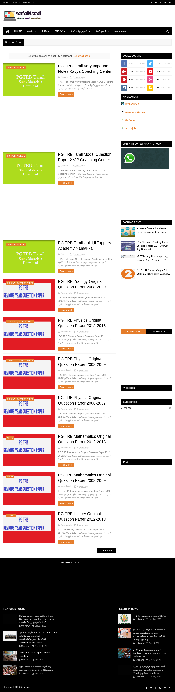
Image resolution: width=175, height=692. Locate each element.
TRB (44, 31)
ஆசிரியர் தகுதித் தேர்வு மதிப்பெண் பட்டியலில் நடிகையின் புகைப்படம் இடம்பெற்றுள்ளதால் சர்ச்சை (149, 670)
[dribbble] (160, 2)
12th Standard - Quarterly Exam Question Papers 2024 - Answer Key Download (152, 246)
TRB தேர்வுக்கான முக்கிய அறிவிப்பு (149, 615)
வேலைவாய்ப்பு (121, 31)
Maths (10, 438)
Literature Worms (135, 112)
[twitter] (156, 2)
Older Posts (106, 550)
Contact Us (29, 3)
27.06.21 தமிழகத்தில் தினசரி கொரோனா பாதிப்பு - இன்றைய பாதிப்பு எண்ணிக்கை (151, 653)
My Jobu (130, 120)
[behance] (170, 2)
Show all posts (82, 55)
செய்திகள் (101, 31)
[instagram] (165, 2)
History (11, 515)
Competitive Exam (16, 67)
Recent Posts (134, 331)
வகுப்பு (30, 31)
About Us (16, 3)
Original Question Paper (20, 283)
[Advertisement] (109, 21)
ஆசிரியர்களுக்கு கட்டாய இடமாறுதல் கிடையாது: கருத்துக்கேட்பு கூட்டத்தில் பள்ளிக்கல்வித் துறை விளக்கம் (36, 619)
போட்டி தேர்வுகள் (79, 31)
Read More (65, 94)
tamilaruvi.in (132, 103)
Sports (127, 408)
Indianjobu (131, 128)
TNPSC (59, 31)
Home (6, 3)
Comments (159, 331)
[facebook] (151, 2)
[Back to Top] (170, 688)
